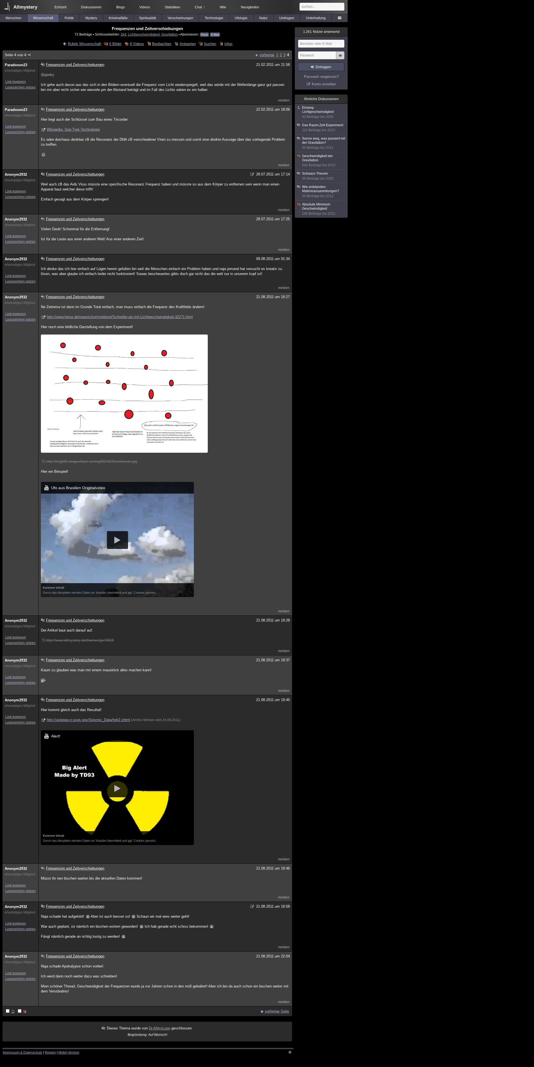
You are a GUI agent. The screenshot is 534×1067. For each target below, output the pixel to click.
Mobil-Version (68, 1052)
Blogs (120, 7)
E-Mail (215, 34)
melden (284, 100)
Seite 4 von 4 (15, 55)
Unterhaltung (316, 18)
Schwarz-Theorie (317, 176)
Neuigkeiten (250, 7)
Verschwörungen (180, 18)
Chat (200, 7)
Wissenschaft (43, 18)
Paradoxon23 (16, 65)
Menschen (13, 18)
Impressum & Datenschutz (22, 1052)
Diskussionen (91, 7)
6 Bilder (115, 44)
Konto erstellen (324, 84)
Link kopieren (15, 82)
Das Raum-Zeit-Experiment (322, 127)
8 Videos (137, 44)
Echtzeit (60, 7)
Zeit (123, 34)
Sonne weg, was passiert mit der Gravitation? (323, 143)
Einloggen (323, 67)
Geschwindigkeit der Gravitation (318, 160)
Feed (204, 34)
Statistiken (172, 7)
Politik (69, 18)
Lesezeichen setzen (20, 87)
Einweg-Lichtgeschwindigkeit (318, 112)
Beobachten (161, 44)
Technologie (214, 18)
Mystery (91, 18)
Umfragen (286, 18)
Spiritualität (147, 18)
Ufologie (241, 18)
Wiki (223, 7)
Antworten (188, 44)
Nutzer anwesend (321, 32)
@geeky (47, 75)
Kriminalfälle (118, 18)
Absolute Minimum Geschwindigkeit (318, 209)
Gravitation (169, 34)
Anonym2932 (16, 174)
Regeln (50, 1052)
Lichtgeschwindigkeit (144, 34)
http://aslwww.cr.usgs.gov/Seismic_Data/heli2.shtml (88, 720)
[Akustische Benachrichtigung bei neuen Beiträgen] (11, 1011)
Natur (263, 18)
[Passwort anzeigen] (340, 58)
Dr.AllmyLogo (159, 1028)
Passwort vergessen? (321, 77)
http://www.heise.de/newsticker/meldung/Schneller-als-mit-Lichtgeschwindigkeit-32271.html (120, 317)
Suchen (210, 44)
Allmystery (25, 7)
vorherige (266, 55)
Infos (228, 44)
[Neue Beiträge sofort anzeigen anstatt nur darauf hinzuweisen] (22, 1011)
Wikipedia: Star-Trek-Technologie (73, 129)
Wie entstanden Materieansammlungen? (320, 191)
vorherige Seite (277, 1011)
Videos (144, 7)
